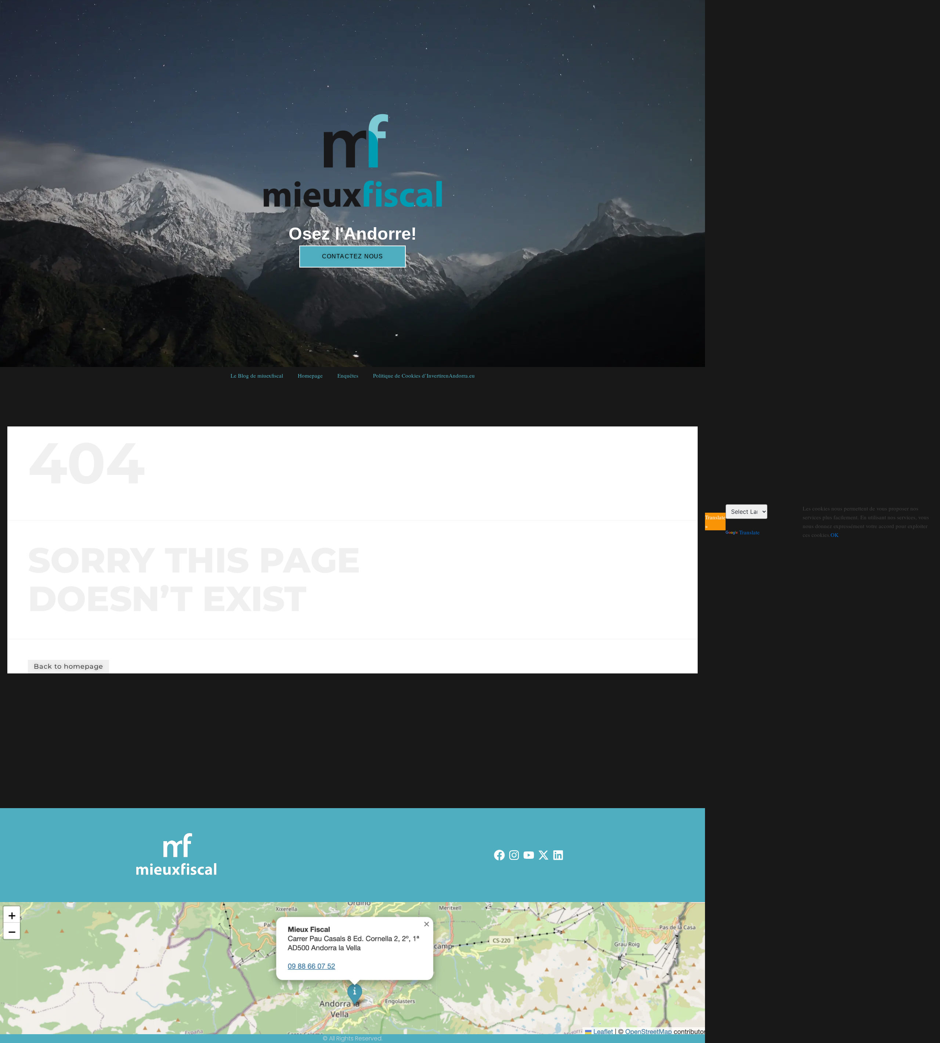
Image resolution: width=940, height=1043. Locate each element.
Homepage (310, 375)
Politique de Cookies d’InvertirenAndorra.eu (424, 375)
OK (835, 534)
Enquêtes (347, 375)
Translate (749, 532)
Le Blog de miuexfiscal (257, 375)
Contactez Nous (352, 256)
